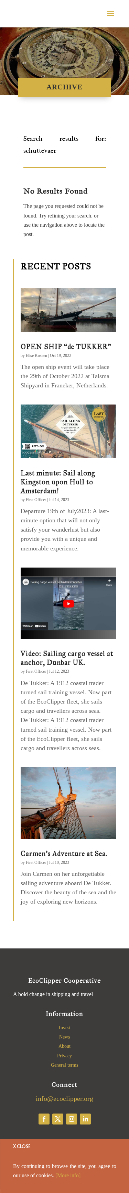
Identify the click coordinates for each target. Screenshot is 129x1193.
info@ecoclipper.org (64, 1098)
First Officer (36, 499)
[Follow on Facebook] (44, 1119)
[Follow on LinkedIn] (85, 1119)
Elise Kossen (36, 355)
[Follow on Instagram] (71, 1119)
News (64, 1037)
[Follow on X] (57, 1119)
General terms (64, 1065)
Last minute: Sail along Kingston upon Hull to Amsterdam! (58, 482)
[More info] (67, 1175)
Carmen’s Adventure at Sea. (64, 853)
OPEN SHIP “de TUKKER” (66, 347)
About (64, 1046)
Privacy (64, 1055)
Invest (65, 1027)
